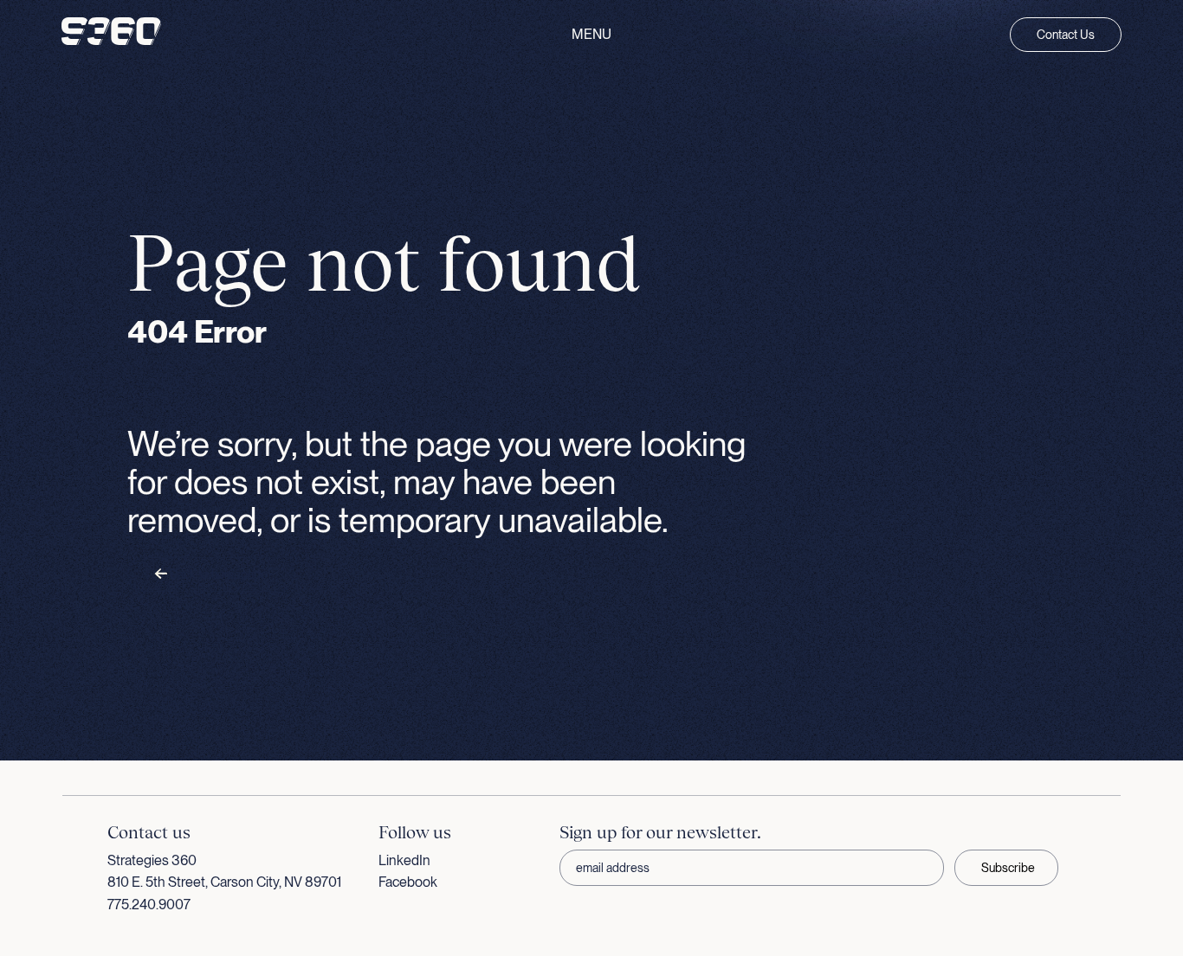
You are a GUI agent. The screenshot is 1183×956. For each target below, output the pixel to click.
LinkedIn (404, 860)
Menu (591, 35)
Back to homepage (217, 574)
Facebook (407, 882)
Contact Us (1066, 35)
